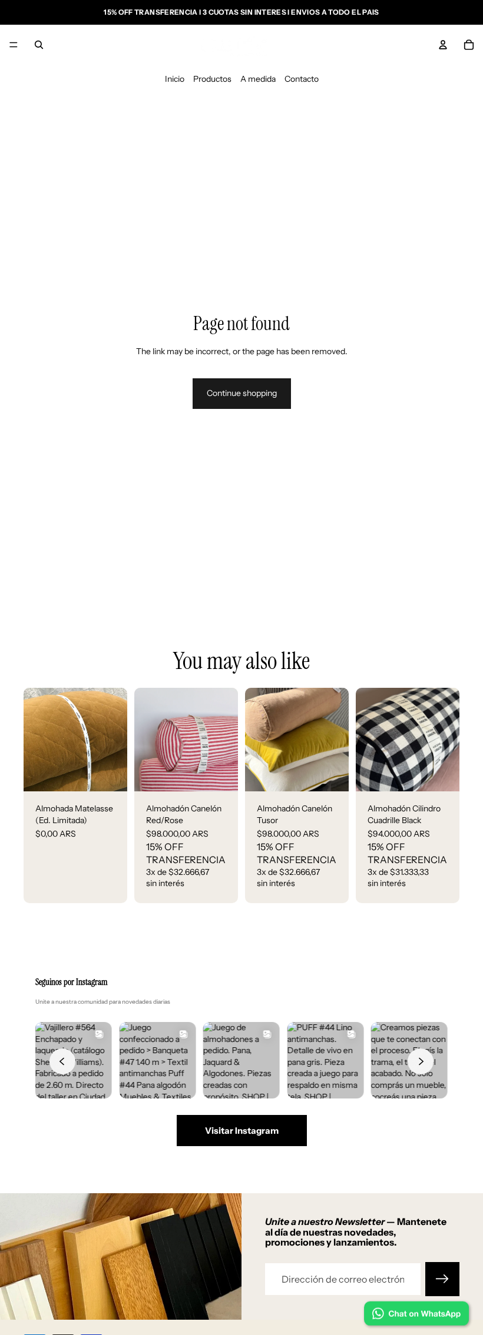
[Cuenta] (443, 45)
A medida (258, 79)
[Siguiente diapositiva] (225, 740)
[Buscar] (39, 45)
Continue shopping (242, 393)
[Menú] (13, 44)
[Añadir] (109, 773)
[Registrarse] (442, 1279)
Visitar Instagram (242, 1130)
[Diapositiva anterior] (147, 740)
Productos (212, 79)
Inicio (174, 79)
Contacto (301, 79)
